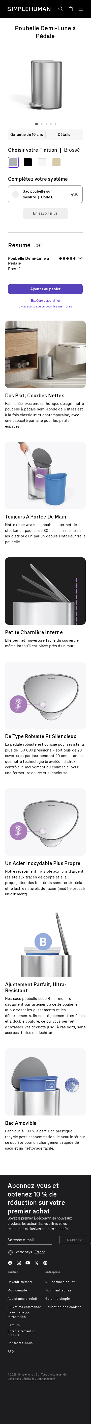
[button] (61, 9)
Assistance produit (22, 1299)
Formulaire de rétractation (18, 1314)
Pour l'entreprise (58, 1290)
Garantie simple (57, 1299)
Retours (14, 1325)
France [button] (40, 1252)
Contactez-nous (20, 1343)
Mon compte (17, 1290)
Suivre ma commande (24, 1307)
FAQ (11, 1351)
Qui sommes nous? (60, 1282)
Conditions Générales (21, 1379)
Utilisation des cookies (63, 1307)
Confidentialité (46, 1379)
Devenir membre (20, 1282)
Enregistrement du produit (22, 1333)
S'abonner (75, 1239)
